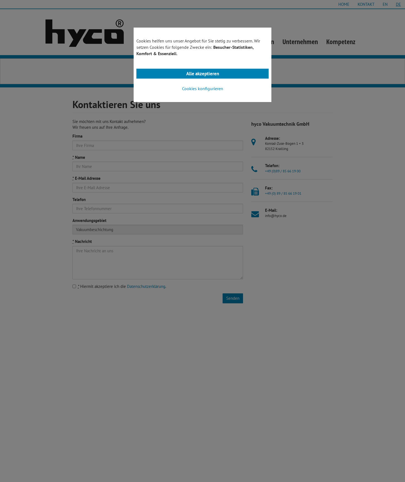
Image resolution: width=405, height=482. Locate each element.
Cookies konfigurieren (202, 88)
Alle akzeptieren (202, 74)
